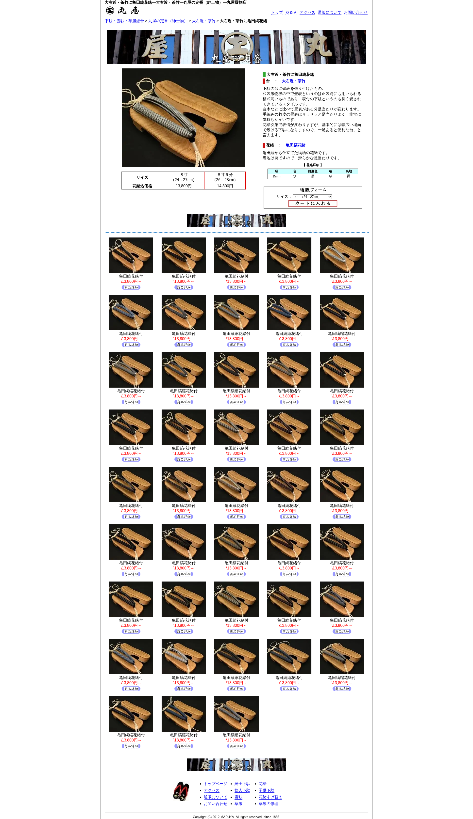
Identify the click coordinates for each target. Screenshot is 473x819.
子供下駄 (266, 790)
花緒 (263, 784)
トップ (277, 12)
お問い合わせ (356, 12)
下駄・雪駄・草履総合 (124, 21)
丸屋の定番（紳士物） (168, 21)
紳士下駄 (242, 784)
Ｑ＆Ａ (291, 12)
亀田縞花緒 (295, 145)
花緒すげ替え (270, 797)
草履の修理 (268, 804)
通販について (329, 12)
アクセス (307, 12)
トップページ (215, 784)
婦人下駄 (242, 790)
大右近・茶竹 (204, 21)
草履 (238, 804)
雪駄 (238, 797)
